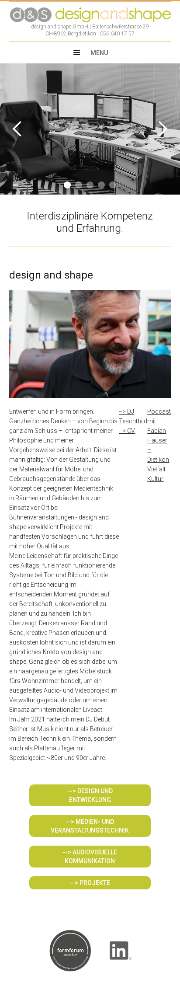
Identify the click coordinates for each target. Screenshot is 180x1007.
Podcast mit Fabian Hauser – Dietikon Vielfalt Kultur (159, 445)
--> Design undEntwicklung (90, 795)
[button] (90, 52)
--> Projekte (89, 882)
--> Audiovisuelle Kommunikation (89, 856)
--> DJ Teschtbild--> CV (133, 421)
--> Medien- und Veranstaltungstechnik (90, 826)
